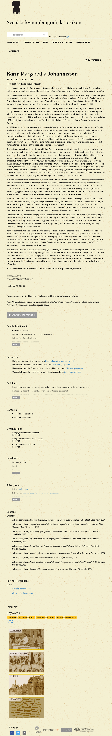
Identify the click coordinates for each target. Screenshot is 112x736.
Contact (14, 51)
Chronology (31, 42)
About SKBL (83, 42)
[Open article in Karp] (10, 621)
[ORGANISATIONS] (26, 673)
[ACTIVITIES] (26, 650)
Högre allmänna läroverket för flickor (60, 361)
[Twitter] (18, 733)
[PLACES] (26, 695)
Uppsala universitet (74, 368)
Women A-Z (13, 42)
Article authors (62, 42)
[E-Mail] (24, 733)
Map (45, 42)
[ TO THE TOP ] (12, 607)
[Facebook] (12, 733)
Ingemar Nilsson (14, 275)
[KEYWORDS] (26, 718)
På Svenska (94, 60)
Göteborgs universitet (62, 364)
